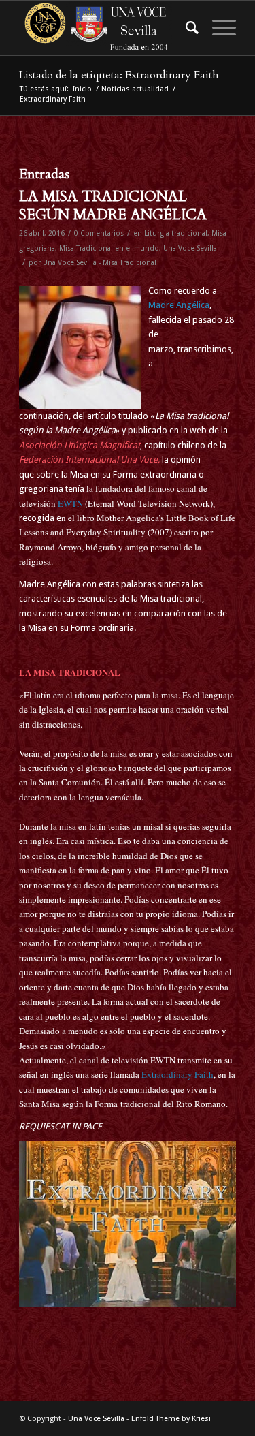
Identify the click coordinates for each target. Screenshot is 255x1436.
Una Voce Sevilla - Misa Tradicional (99, 262)
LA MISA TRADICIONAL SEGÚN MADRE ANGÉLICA (113, 206)
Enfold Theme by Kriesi (171, 1418)
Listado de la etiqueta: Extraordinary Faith (119, 74)
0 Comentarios (99, 233)
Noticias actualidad (135, 88)
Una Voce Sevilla (190, 248)
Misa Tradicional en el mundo (109, 248)
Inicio (82, 88)
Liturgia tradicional (175, 233)
